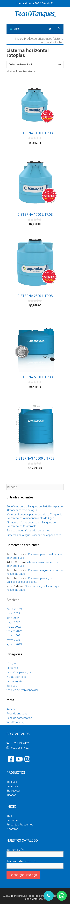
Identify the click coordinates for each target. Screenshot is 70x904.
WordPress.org (15, 722)
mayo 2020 (13, 639)
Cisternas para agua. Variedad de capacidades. (34, 535)
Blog (9, 815)
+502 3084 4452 (43, 3)
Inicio (18, 38)
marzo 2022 (14, 626)
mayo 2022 (13, 622)
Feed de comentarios (19, 718)
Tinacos (11, 795)
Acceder (11, 709)
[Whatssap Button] (62, 896)
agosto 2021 (14, 635)
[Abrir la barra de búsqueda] (59, 29)
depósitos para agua (19, 672)
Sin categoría (14, 681)
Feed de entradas (17, 713)
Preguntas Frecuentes (20, 824)
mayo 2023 (13, 613)
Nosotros (12, 829)
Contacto (12, 820)
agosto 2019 (14, 644)
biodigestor (13, 663)
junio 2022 (13, 617)
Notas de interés (17, 676)
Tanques (12, 685)
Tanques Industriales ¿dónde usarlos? (29, 530)
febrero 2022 (14, 631)
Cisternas (12, 667)
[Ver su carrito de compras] (50, 29)
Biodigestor (13, 790)
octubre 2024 (14, 609)
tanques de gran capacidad (23, 690)
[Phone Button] (49, 896)
